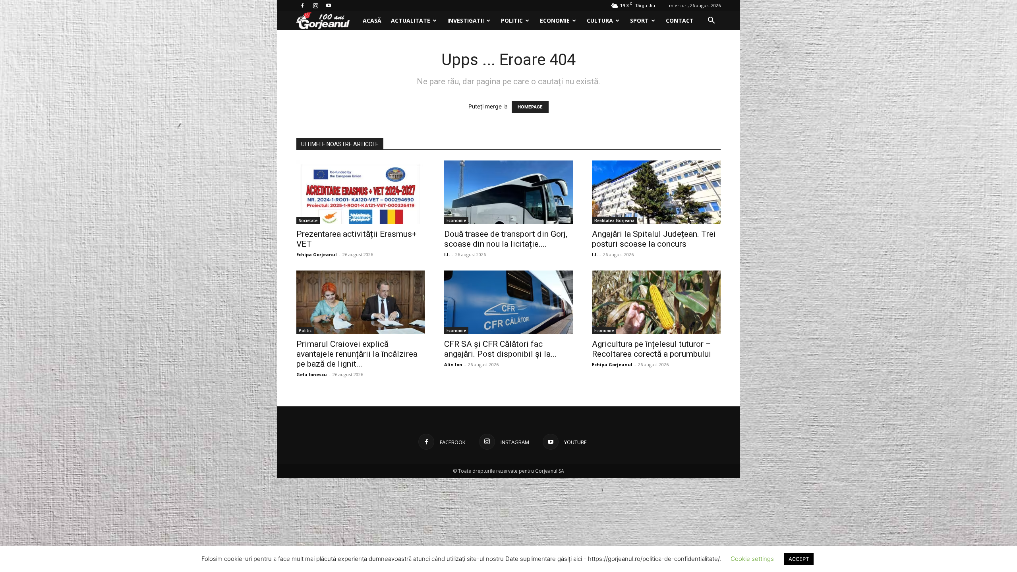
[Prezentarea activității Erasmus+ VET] (360, 192)
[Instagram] (315, 5)
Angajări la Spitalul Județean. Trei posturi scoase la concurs (654, 239)
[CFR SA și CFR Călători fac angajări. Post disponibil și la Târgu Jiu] (508, 302)
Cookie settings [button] (752, 558)
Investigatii (465, 20)
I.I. (447, 254)
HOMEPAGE (530, 107)
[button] (711, 21)
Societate (308, 220)
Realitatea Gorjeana (614, 220)
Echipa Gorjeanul (316, 254)
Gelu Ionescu (311, 374)
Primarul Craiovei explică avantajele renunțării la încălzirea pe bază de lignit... (357, 354)
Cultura (600, 20)
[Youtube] (328, 5)
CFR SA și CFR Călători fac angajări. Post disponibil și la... (500, 349)
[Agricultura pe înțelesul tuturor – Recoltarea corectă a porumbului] (656, 302)
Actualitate (410, 20)
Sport (639, 20)
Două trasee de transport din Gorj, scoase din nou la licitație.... (505, 239)
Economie (555, 20)
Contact (680, 20)
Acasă (372, 20)
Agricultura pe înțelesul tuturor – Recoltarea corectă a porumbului (651, 349)
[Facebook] (302, 5)
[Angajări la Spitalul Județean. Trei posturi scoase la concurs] (656, 192)
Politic (512, 20)
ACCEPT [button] (799, 559)
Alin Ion (453, 364)
